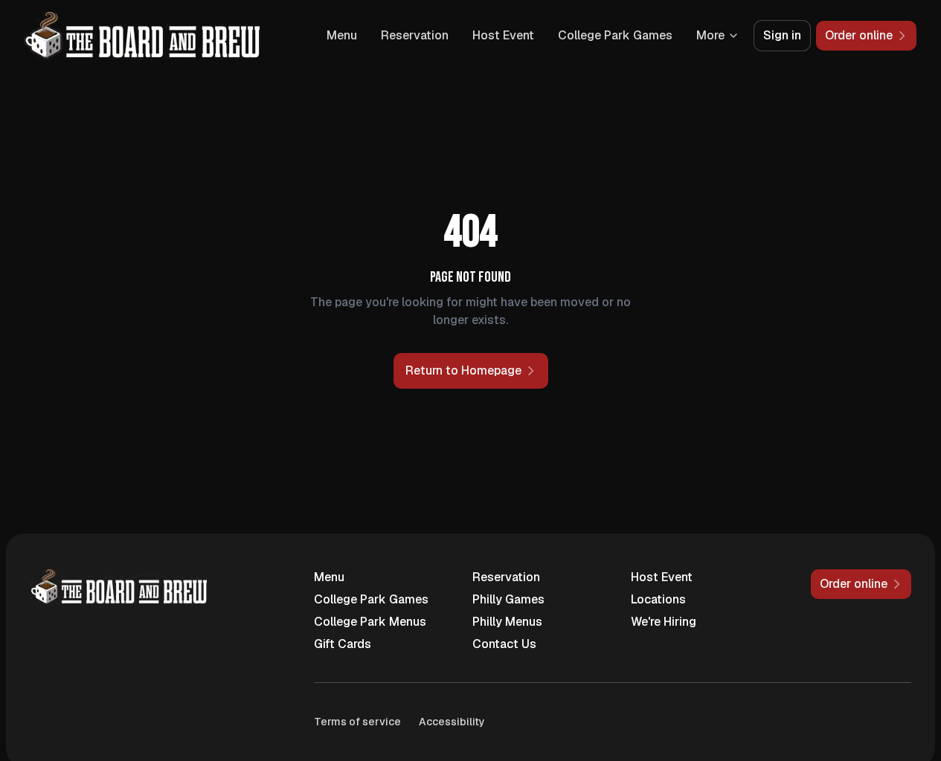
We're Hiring (663, 621)
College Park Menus (370, 621)
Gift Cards (342, 644)
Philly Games (508, 599)
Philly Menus (507, 621)
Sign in (782, 35)
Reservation (415, 35)
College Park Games (615, 35)
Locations (658, 599)
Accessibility (452, 721)
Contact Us (504, 644)
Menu (342, 35)
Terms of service (357, 721)
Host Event (503, 35)
